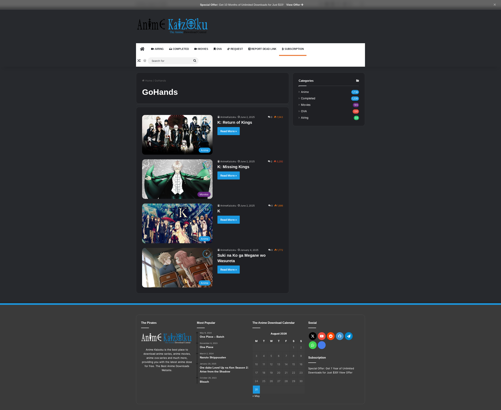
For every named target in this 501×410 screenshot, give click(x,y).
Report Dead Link (263, 49)
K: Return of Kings (234, 122)
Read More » (228, 131)
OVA (219, 49)
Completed (180, 49)
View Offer (293, 4)
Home (148, 80)
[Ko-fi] (322, 345)
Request (236, 49)
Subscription (294, 49)
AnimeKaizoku (228, 117)
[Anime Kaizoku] (172, 25)
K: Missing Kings (233, 167)
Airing (159, 49)
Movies (202, 49)
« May (256, 395)
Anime (305, 91)
